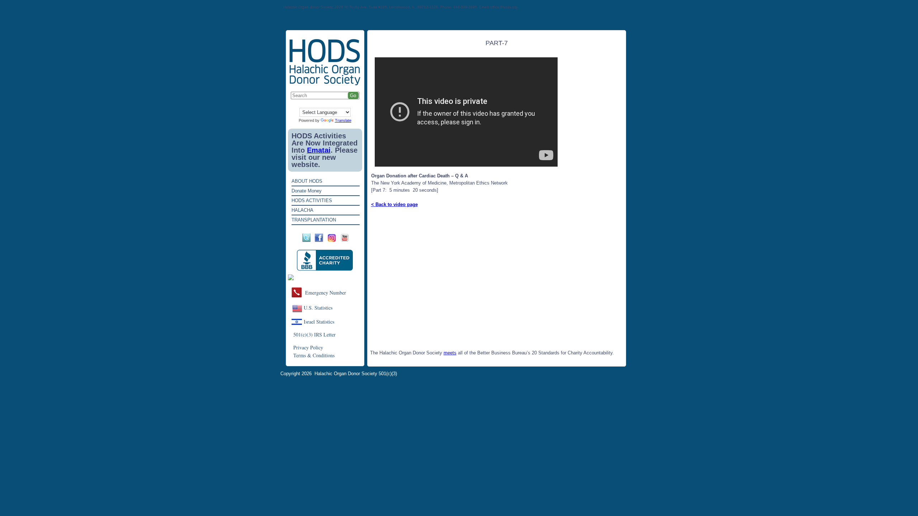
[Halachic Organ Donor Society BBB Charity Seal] (325, 260)
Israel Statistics (319, 321)
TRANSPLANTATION (314, 220)
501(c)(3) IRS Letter (314, 334)
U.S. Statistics (318, 307)
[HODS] (325, 84)
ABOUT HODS (307, 181)
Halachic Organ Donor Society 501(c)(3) (355, 373)
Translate (343, 120)
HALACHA (302, 210)
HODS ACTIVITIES (312, 200)
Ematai (319, 150)
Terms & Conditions (314, 355)
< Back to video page (394, 204)
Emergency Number (325, 292)
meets (450, 352)
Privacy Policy (308, 347)
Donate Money (307, 191)
